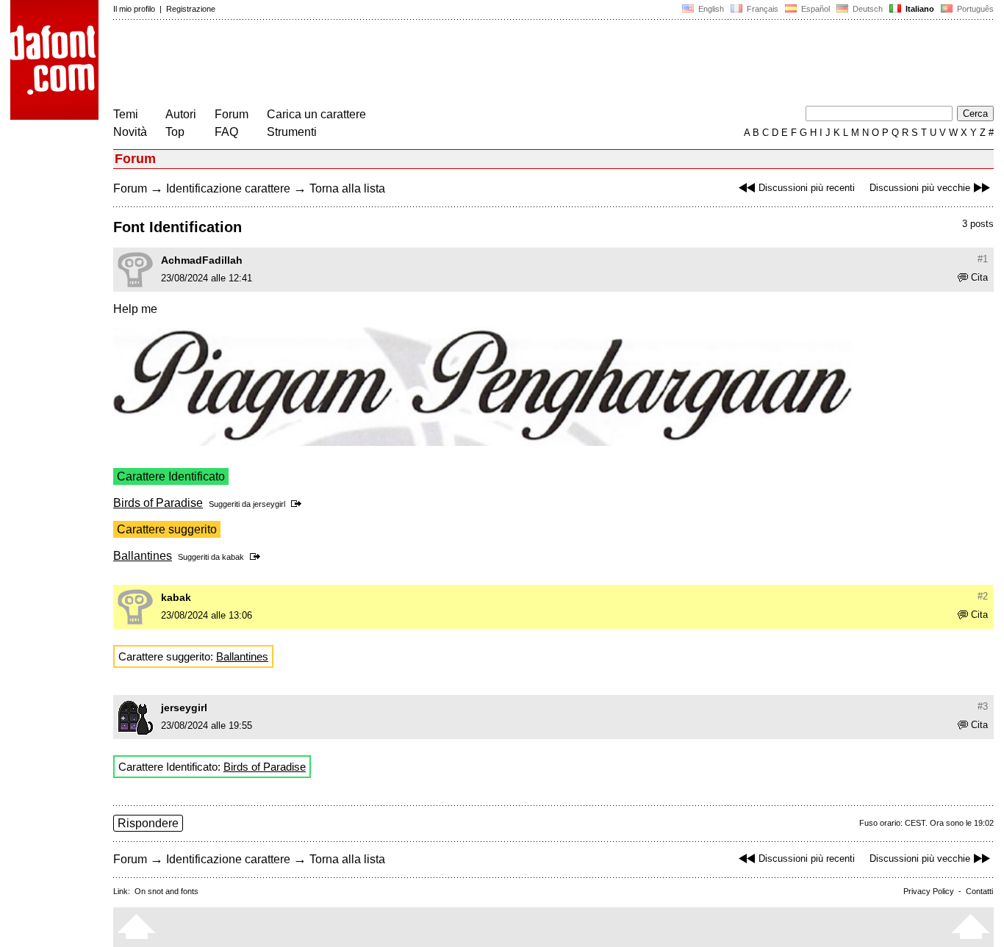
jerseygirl (269, 504)
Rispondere (148, 823)
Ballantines (142, 556)
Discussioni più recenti (807, 187)
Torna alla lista (347, 188)
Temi (125, 114)
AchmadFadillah (202, 260)
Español (814, 8)
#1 (983, 258)
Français (761, 8)
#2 (983, 596)
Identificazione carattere (228, 188)
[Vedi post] (299, 504)
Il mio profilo (134, 8)
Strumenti (292, 132)
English (710, 8)
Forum (231, 114)
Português (973, 8)
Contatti (979, 891)
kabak (233, 556)
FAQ (226, 132)
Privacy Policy (928, 891)
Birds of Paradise (158, 503)
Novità (130, 132)
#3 (983, 706)
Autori (180, 114)
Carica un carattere (316, 114)
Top (174, 132)
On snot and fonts (166, 891)
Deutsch (866, 8)
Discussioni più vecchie (919, 187)
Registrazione (190, 8)
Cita (979, 277)
